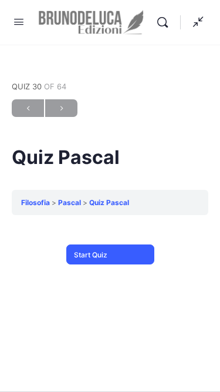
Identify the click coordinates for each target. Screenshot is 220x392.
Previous (28, 108)
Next (61, 108)
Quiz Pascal (109, 202)
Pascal (69, 202)
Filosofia (35, 202)
